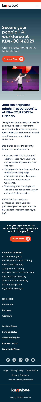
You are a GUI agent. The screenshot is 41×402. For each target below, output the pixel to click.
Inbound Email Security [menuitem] (14, 276)
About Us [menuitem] (7, 316)
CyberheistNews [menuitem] (11, 349)
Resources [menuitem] (7, 304)
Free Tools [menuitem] (7, 299)
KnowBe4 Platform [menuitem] (12, 252)
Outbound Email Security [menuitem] (15, 280)
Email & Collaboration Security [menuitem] (18, 272)
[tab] (17, 95)
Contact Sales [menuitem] (9, 326)
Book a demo (18, 239)
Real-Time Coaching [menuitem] (12, 264)
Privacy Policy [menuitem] (17, 370)
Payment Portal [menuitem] (10, 343)
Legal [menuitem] (5, 370)
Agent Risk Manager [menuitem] (12, 288)
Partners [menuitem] (6, 310)
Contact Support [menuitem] (11, 337)
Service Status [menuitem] (9, 332)
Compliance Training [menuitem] (13, 268)
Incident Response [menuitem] (12, 284)
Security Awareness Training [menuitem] (17, 260)
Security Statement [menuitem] (20, 375)
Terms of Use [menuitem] (32, 370)
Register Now (11, 59)
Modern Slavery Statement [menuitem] (20, 380)
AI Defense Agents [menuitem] (12, 256)
